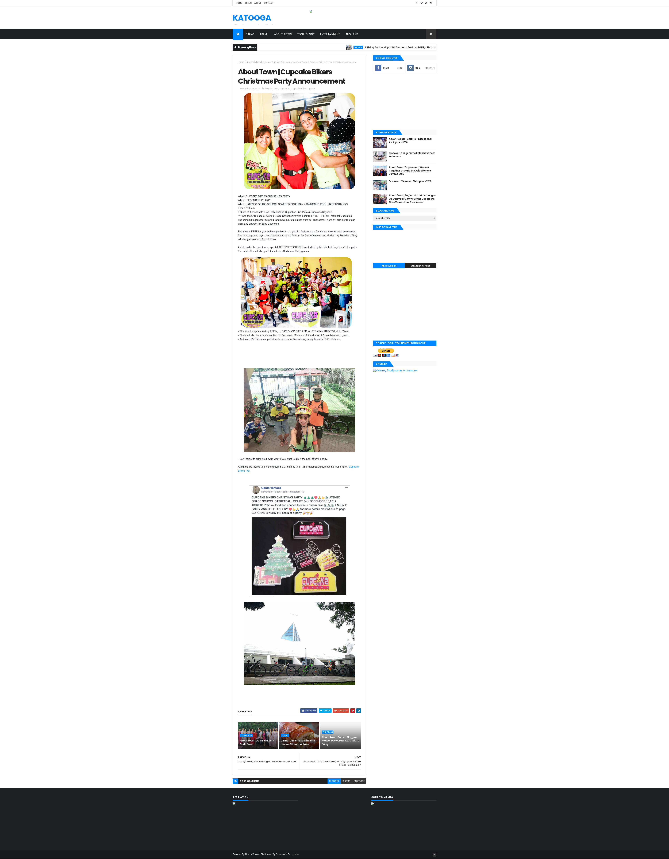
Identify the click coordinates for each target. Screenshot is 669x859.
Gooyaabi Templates (287, 854)
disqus (346, 781)
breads (316, 47)
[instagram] (431, 3)
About (257, 3)
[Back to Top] (434, 855)
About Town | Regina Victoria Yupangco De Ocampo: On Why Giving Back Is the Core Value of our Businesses (412, 199)
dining (285, 735)
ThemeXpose (252, 854)
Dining (248, 3)
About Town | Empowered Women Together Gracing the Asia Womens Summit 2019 (410, 170)
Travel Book (389, 265)
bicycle (249, 62)
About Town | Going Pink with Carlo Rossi (257, 742)
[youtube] (426, 3)
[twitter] (422, 3)
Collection (246, 735)
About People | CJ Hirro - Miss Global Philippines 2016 (410, 140)
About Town (283, 34)
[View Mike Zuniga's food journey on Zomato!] (395, 370)
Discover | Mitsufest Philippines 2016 (410, 181)
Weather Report (420, 265)
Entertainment (330, 34)
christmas (265, 62)
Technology (306, 34)
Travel (264, 34)
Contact (269, 3)
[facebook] (417, 3)
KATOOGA (252, 18)
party (291, 62)
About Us (352, 34)
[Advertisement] (404, 101)
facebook (359, 781)
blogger (334, 781)
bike (256, 62)
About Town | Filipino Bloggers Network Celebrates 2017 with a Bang (340, 741)
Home (239, 3)
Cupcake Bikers (279, 62)
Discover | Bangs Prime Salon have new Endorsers (412, 154)
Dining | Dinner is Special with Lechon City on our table (298, 742)
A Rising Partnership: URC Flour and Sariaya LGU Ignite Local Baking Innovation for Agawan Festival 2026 (385, 47)
